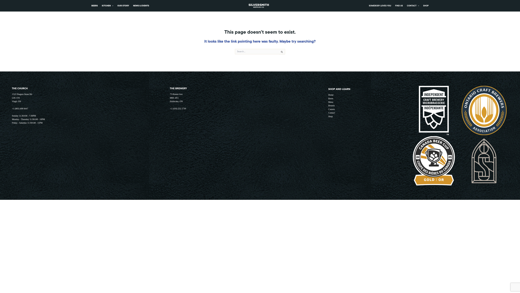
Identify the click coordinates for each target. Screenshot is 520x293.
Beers (94, 5)
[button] (112, 6)
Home (331, 95)
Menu (330, 102)
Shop (426, 5)
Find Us (399, 5)
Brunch (331, 105)
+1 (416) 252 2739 (178, 108)
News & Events (141, 5)
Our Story (123, 5)
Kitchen (106, 5)
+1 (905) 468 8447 (20, 108)
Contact (412, 5)
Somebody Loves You (380, 5)
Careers (331, 109)
